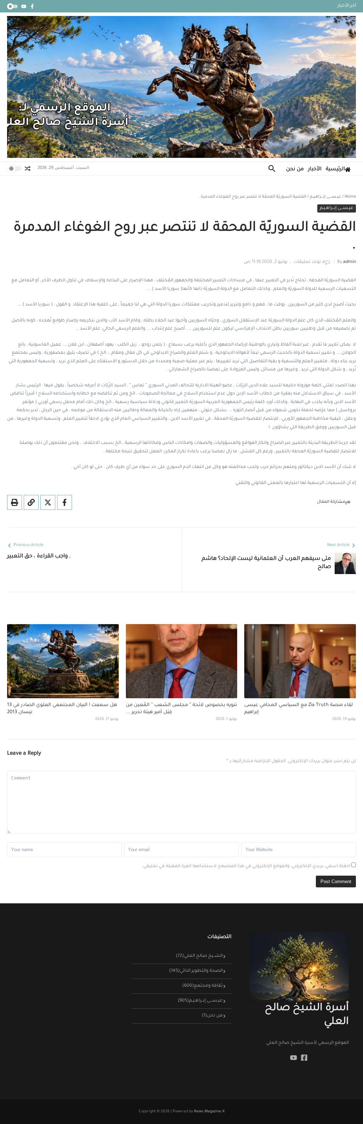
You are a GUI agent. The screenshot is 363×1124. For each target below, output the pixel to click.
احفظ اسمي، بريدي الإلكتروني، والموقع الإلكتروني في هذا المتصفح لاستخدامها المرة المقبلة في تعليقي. (246, 866)
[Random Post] (27, 168)
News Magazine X (209, 1111)
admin (349, 262)
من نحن (295, 169)
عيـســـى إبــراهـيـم (325, 197)
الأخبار (315, 169)
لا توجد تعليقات (309, 262)
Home (350, 197)
